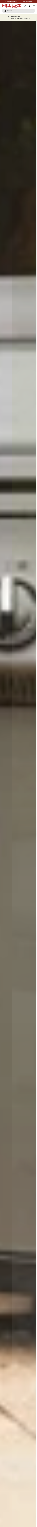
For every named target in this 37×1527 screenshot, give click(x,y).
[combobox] (18, 11)
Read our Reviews (28, 1)
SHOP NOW (18, 783)
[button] (29, 6)
